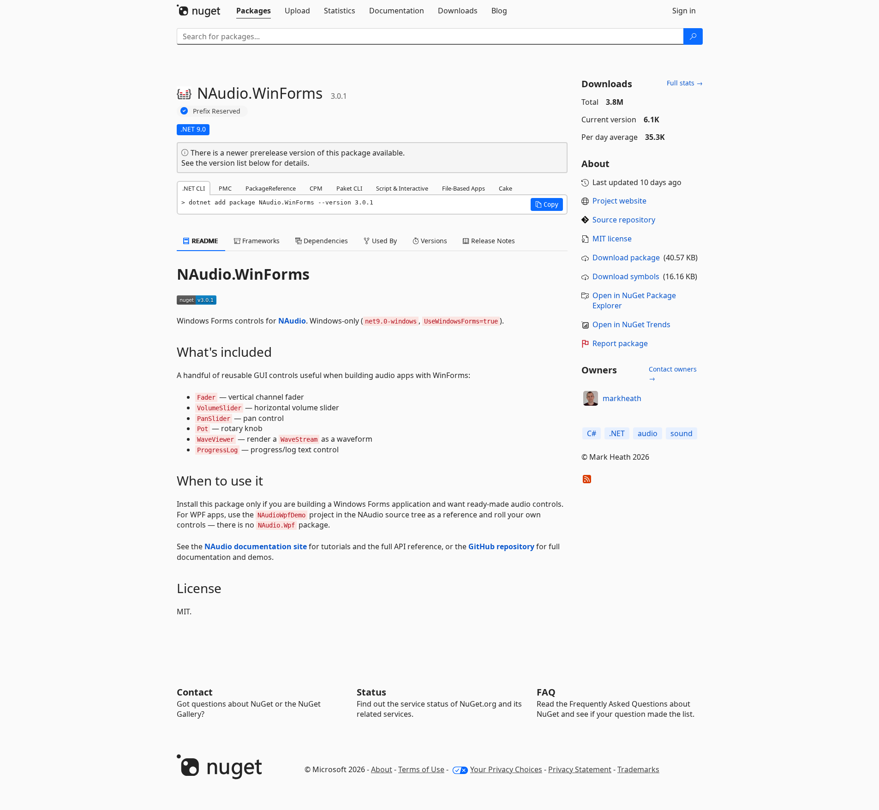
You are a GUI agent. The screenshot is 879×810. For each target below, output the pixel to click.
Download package (626, 257)
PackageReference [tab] (270, 188)
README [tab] (204, 240)
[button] (547, 204)
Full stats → (685, 82)
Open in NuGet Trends (631, 324)
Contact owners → (673, 374)
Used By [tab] (383, 240)
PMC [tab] (225, 188)
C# (591, 433)
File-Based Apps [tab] (463, 188)
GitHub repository (501, 546)
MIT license (612, 239)
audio (648, 433)
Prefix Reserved (216, 111)
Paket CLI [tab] (349, 188)
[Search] (693, 36)
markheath (622, 398)
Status (371, 692)
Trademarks (638, 769)
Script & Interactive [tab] (402, 188)
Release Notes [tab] (492, 240)
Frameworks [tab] (260, 240)
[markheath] (590, 398)
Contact (195, 692)
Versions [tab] (433, 240)
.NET (617, 433)
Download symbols (625, 276)
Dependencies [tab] (325, 240)
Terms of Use (421, 769)
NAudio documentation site (255, 546)
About (381, 769)
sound (681, 433)
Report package (620, 343)
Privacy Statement (579, 769)
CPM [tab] (316, 188)
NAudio (292, 321)
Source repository (623, 220)
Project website (619, 201)
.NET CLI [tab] (193, 188)
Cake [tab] (505, 188)
